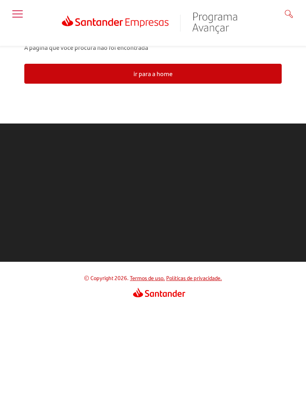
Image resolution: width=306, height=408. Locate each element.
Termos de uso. (147, 278)
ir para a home (153, 73)
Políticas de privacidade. (194, 278)
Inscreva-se (161, 227)
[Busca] (284, 14)
